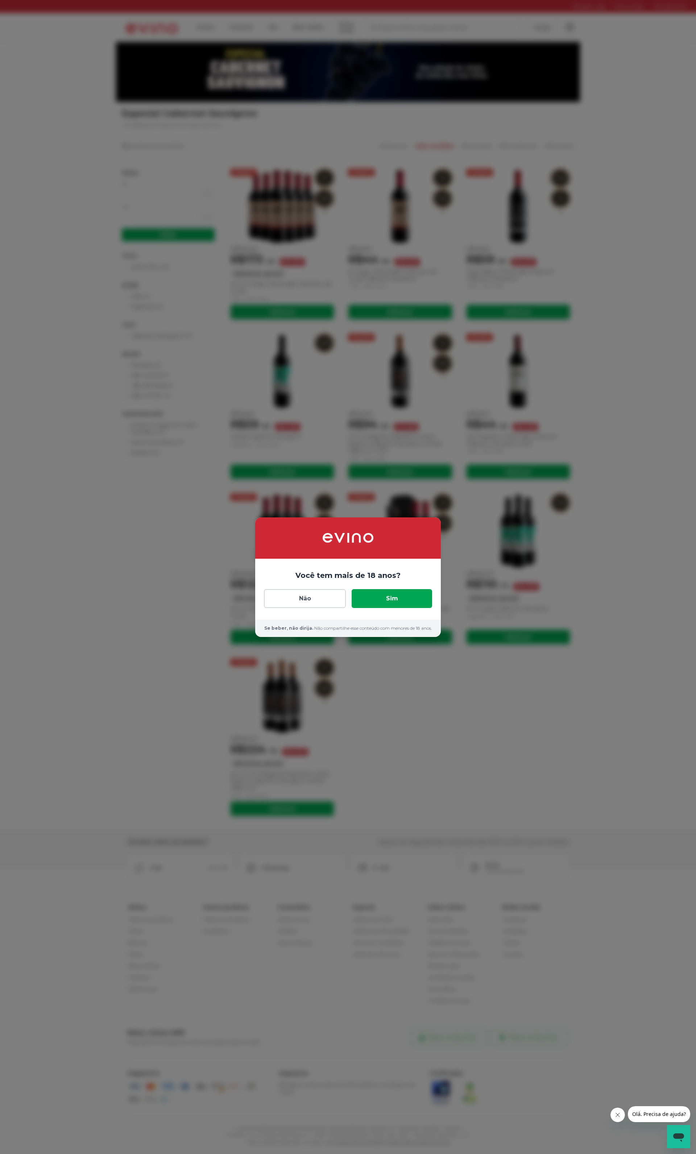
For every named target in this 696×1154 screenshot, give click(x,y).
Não (305, 598)
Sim (392, 598)
